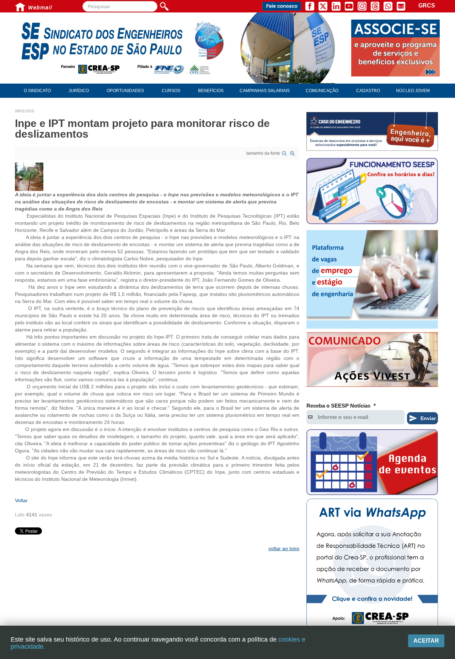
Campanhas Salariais (265, 90)
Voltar (21, 500)
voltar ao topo (283, 548)
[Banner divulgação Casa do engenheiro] (372, 131)
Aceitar (426, 641)
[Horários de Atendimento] (372, 192)
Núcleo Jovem (413, 90)
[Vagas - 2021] (372, 279)
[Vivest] (372, 361)
